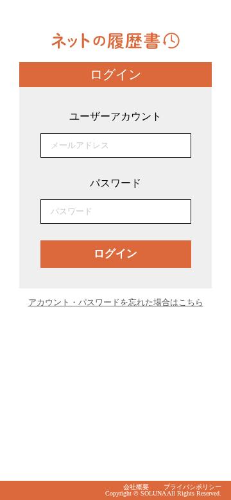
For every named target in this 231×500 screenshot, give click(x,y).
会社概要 (136, 486)
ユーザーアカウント (115, 116)
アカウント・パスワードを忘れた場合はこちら (115, 302)
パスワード (115, 183)
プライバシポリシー (192, 486)
